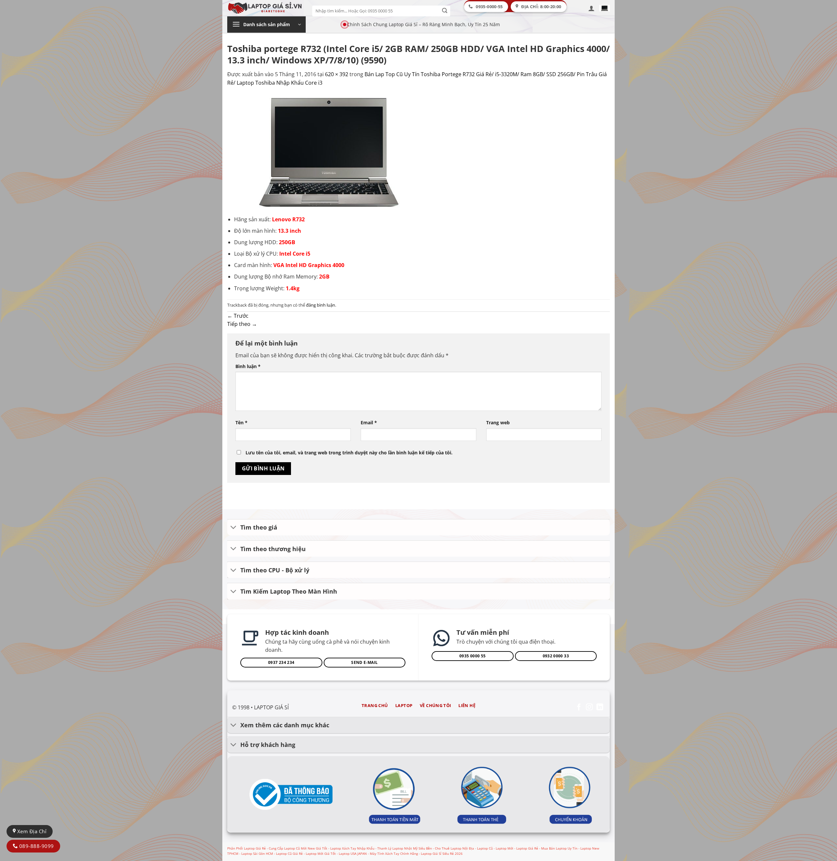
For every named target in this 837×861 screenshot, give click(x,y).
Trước (237, 315)
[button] (591, 8)
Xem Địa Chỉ (31, 831)
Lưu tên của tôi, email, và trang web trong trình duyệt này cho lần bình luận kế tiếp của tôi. (349, 452)
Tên (241, 422)
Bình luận (248, 366)
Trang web (498, 422)
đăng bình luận (320, 305)
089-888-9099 (36, 846)
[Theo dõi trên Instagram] (589, 707)
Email (369, 422)
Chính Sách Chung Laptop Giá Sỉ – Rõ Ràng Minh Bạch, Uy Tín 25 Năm (423, 24)
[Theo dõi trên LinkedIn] (599, 707)
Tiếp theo (242, 324)
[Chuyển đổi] (233, 528)
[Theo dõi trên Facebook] (578, 707)
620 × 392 (336, 74)
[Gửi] (444, 11)
